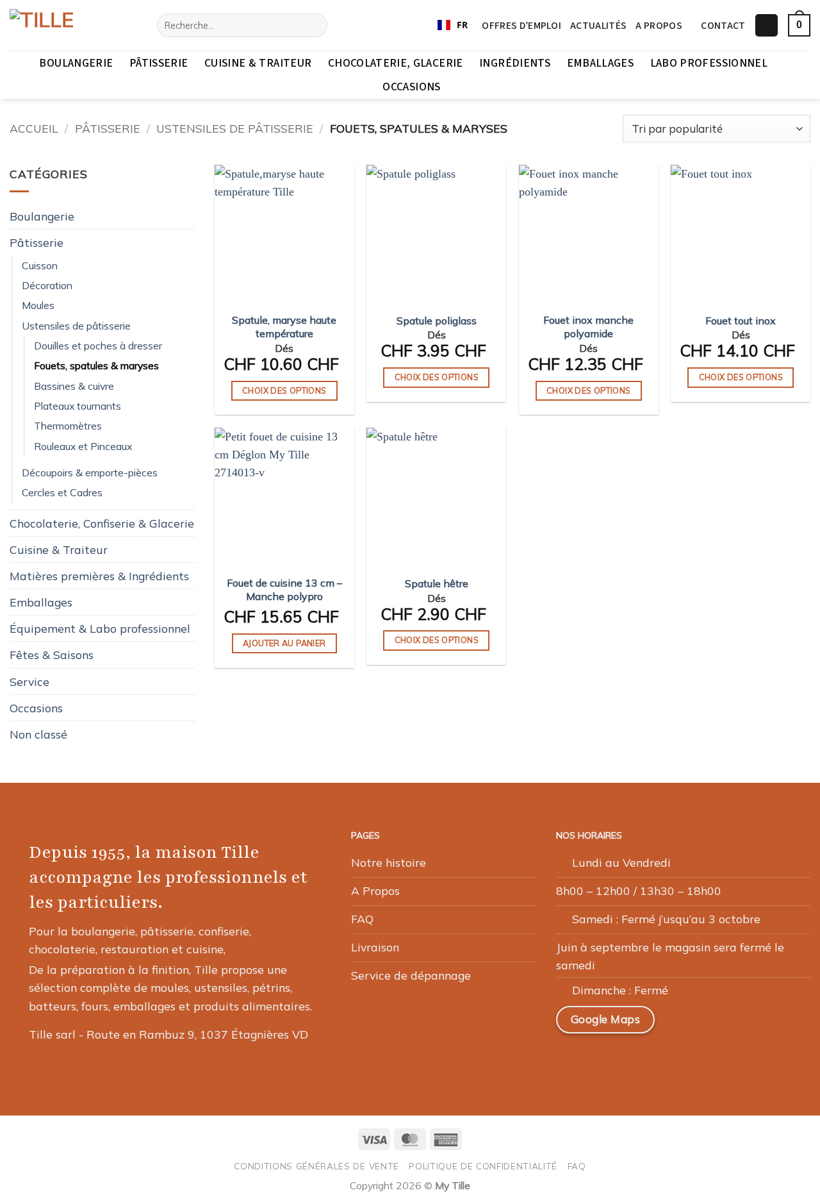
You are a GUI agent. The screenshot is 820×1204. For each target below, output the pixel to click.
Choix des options (284, 390)
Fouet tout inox (740, 320)
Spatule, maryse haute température (284, 327)
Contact (723, 26)
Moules (38, 305)
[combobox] (452, 25)
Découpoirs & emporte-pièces (90, 472)
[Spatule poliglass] (436, 235)
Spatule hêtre (436, 583)
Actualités (598, 26)
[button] (766, 25)
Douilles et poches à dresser (98, 345)
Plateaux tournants (77, 405)
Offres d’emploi (521, 26)
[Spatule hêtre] (436, 497)
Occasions (411, 87)
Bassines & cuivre (74, 386)
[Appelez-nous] (663, 1060)
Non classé (38, 734)
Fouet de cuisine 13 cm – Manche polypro (284, 589)
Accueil (34, 128)
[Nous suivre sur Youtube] (694, 1060)
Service (29, 681)
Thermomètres (68, 425)
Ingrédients (514, 63)
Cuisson (40, 265)
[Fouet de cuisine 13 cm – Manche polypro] (284, 497)
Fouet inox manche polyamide (588, 327)
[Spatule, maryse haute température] (284, 235)
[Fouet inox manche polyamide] (589, 235)
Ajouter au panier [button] (284, 643)
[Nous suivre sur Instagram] (602, 1060)
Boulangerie (76, 63)
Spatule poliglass (437, 320)
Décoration (47, 285)
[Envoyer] (313, 25)
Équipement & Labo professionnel (100, 628)
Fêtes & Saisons (52, 655)
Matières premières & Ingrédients (99, 576)
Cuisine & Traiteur (257, 63)
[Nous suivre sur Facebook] (571, 1060)
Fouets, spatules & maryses (96, 365)
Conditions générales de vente (316, 1165)
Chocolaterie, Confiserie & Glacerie (102, 523)
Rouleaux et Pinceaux (83, 446)
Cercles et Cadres (62, 492)
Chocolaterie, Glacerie (395, 63)
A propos (659, 26)
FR (462, 25)
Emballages (600, 63)
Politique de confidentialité (483, 1165)
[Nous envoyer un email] (633, 1060)
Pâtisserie (158, 63)
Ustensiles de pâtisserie (234, 128)
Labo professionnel (708, 63)
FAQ (577, 1165)
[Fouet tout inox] (740, 235)
